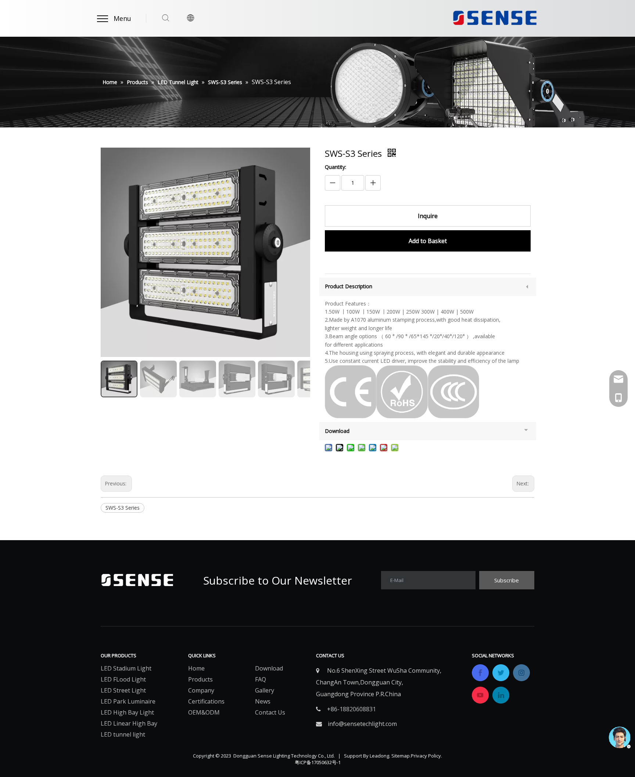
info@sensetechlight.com (362, 724)
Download (269, 668)
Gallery (264, 690)
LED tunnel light (123, 734)
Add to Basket (428, 241)
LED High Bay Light (127, 712)
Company (201, 690)
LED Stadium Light (126, 668)
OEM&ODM (204, 712)
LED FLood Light (123, 679)
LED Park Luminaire (128, 701)
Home (196, 668)
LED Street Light (123, 690)
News (262, 701)
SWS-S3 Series (122, 507)
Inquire (428, 216)
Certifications (206, 701)
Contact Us (270, 712)
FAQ (260, 679)
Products (200, 679)
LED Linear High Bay (129, 723)
